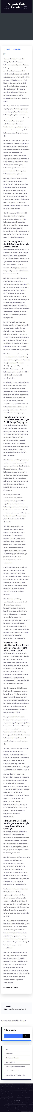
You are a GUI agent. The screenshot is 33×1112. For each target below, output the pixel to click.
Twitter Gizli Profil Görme (14, 1071)
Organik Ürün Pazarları (16, 6)
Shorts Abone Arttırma (12, 1058)
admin (8, 49)
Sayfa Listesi (9, 1054)
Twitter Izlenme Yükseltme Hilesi (15, 1075)
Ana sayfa (16, 1101)
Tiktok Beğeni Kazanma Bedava (15, 1067)
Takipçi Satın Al (10, 1062)
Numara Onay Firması (10, 987)
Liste (7, 1049)
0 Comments (17, 49)
